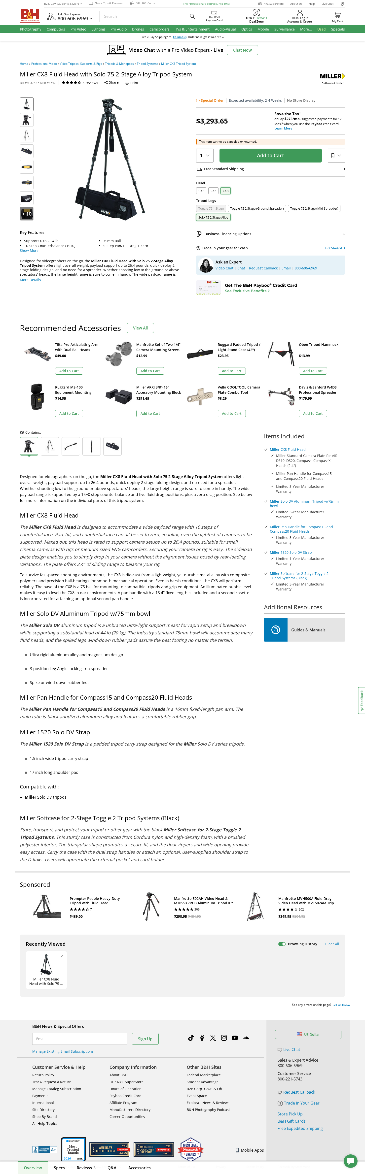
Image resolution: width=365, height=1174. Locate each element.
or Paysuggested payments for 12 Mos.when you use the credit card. (307, 121)
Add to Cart (270, 155)
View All (140, 328)
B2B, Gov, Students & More (61, 3)
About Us (296, 3)
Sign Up (145, 1039)
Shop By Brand (44, 1116)
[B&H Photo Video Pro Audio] (32, 15)
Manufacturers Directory (130, 1109)
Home (24, 63)
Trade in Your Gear (302, 1103)
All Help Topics (44, 1123)
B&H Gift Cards (292, 1121)
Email (40, 1039)
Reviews (86, 1168)
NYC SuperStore (273, 3)
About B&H (119, 1075)
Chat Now (242, 50)
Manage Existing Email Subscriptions (63, 1051)
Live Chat (327, 3)
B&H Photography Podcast (208, 1109)
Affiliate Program (123, 1102)
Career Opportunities (127, 1116)
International (43, 1102)
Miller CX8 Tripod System (178, 63)
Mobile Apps (252, 1150)
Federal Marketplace (204, 1075)
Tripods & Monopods (119, 63)
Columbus (179, 37)
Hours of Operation (126, 1088)
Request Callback (299, 1092)
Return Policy (43, 1075)
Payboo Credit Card (126, 1095)
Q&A (112, 1168)
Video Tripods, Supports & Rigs (81, 63)
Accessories (139, 1168)
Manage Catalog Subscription (56, 1088)
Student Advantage (203, 1081)
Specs (59, 1168)
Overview (33, 1168)
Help (312, 3)
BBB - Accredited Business (44, 1149)
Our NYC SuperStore (127, 1081)
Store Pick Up (290, 1114)
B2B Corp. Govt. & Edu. (205, 1088)
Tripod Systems (147, 63)
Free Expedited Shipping (300, 1128)
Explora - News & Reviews (208, 1102)
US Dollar (312, 1034)
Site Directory (43, 1109)
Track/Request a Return (52, 1081)
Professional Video (44, 63)
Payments (40, 1095)
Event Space (197, 1095)
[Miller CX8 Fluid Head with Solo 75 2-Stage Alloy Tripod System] (110, 160)
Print (134, 82)
